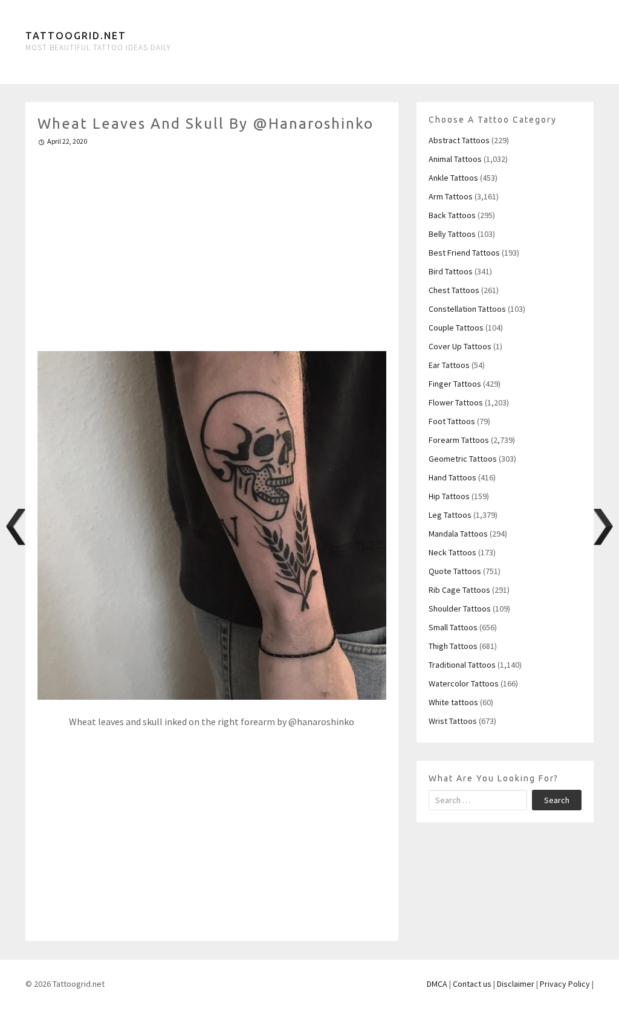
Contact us (472, 983)
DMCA (437, 983)
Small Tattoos (453, 627)
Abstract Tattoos (459, 140)
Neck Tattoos (452, 552)
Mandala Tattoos (458, 533)
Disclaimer (515, 983)
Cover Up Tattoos (460, 346)
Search (556, 800)
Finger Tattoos (455, 383)
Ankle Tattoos (453, 177)
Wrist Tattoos (453, 720)
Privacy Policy (565, 983)
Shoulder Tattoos (460, 608)
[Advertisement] (211, 243)
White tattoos (453, 702)
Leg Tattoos (450, 514)
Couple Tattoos (456, 327)
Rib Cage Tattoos (459, 589)
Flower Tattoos (456, 402)
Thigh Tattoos (453, 646)
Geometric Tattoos (463, 458)
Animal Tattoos (455, 158)
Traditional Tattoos (462, 664)
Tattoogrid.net (75, 35)
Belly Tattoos (452, 233)
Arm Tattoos (451, 196)
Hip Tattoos (449, 496)
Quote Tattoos (455, 571)
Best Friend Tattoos (464, 252)
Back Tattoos (452, 215)
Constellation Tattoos (467, 308)
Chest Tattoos (454, 290)
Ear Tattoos (449, 365)
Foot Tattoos (452, 421)
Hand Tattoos (452, 477)
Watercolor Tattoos (464, 683)
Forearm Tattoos (459, 439)
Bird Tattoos (451, 271)
